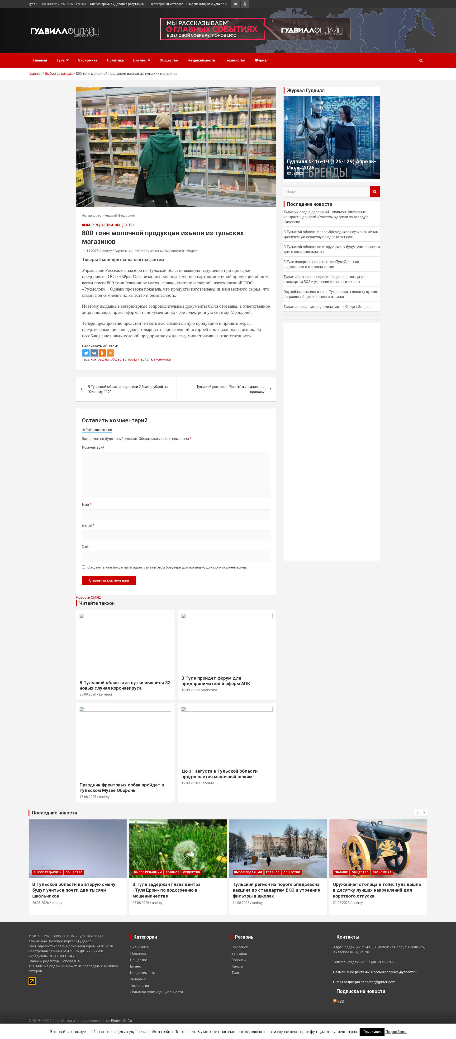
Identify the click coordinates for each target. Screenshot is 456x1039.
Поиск (375, 191)
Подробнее (396, 1032)
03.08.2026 (295, 173)
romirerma (209, 690)
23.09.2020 (88, 694)
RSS (340, 1001)
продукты (135, 359)
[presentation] (417, 812)
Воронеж (239, 960)
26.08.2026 (40, 903)
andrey (106, 251)
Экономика (87, 60)
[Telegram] (86, 353)
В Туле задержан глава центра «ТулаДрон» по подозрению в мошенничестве (166, 890)
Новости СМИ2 (88, 597)
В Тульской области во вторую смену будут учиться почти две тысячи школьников (73, 890)
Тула (31, 4)
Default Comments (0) (97, 430)
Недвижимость (201, 60)
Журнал (261, 60)
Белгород (239, 953)
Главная (40, 60)
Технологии (235, 60)
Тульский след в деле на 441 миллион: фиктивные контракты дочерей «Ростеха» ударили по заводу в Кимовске (326, 217)
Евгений (105, 694)
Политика (115, 60)
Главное (172, 872)
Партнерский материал (167, 4)
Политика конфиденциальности (156, 992)
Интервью (138, 979)
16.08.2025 (88, 797)
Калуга (237, 966)
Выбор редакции (97, 225)
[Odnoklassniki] (102, 353)
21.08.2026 (341, 903)
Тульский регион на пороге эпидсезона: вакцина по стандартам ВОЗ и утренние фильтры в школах (277, 890)
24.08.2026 (241, 903)
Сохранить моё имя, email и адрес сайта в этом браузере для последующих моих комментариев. (167, 567)
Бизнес (139, 60)
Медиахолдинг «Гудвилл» (207, 4)
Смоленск (240, 947)
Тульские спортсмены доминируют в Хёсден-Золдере (328, 307)
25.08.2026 (141, 903)
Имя (86, 505)
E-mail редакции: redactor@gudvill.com (364, 982)
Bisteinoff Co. (122, 1021)
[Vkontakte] (94, 353)
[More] (110, 353)
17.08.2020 (189, 783)
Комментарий (93, 447)
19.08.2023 (189, 690)
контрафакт (100, 359)
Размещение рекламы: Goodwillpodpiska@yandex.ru (375, 972)
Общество (169, 60)
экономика (162, 359)
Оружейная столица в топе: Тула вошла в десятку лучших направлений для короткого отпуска (377, 890)
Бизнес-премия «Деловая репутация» (117, 4)
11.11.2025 (90, 251)
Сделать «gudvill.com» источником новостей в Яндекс (156, 251)
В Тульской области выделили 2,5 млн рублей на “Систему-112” (128, 389)
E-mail (88, 525)
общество (119, 359)
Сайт (86, 546)
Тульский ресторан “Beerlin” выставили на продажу (230, 389)
